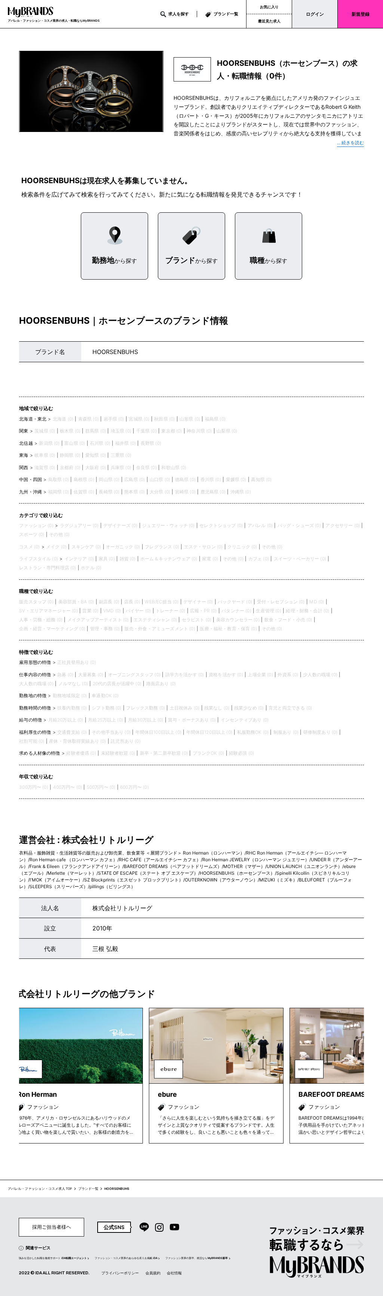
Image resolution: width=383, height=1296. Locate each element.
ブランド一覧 (226, 13)
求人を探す (178, 13)
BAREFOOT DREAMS (331, 1094)
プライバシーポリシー (120, 1273)
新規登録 (361, 14)
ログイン (315, 14)
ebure (167, 1094)
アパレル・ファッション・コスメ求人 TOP (40, 1189)
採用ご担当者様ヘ (51, 1227)
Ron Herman (37, 1094)
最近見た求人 (269, 21)
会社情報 (174, 1273)
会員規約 (152, 1273)
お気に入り (269, 6)
